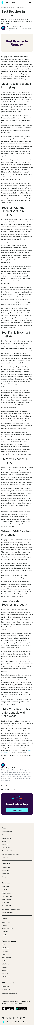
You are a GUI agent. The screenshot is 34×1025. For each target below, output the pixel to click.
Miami (3, 944)
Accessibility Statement (8, 851)
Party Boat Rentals (7, 912)
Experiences (6, 883)
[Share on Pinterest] (8, 789)
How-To (4, 935)
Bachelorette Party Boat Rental (11, 909)
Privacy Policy (6, 844)
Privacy (25, 1022)
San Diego (5, 973)
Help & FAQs (5, 986)
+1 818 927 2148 (6, 990)
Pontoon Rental (6, 899)
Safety (4, 877)
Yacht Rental (5, 902)
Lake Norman (6, 977)
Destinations (5, 931)
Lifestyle (4, 925)
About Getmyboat (7, 831)
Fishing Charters (6, 893)
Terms (20, 1022)
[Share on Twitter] (5, 789)
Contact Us (5, 857)
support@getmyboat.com (9, 993)
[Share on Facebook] (2, 789)
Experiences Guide (7, 928)
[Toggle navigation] (30, 2)
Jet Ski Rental (6, 890)
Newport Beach (6, 957)
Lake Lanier (5, 954)
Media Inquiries (6, 838)
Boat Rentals (5, 886)
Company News (6, 922)
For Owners (5, 870)
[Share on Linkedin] (11, 789)
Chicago (4, 967)
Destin (4, 961)
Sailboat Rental (6, 906)
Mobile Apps (5, 873)
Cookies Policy (6, 847)
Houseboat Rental (7, 896)
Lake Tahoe (5, 964)
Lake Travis (5, 948)
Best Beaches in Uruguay (13, 13)
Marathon (4, 970)
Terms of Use (6, 841)
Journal (4, 918)
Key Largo (5, 951)
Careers (4, 835)
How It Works (6, 867)
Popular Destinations (9, 941)
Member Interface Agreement (10, 854)
